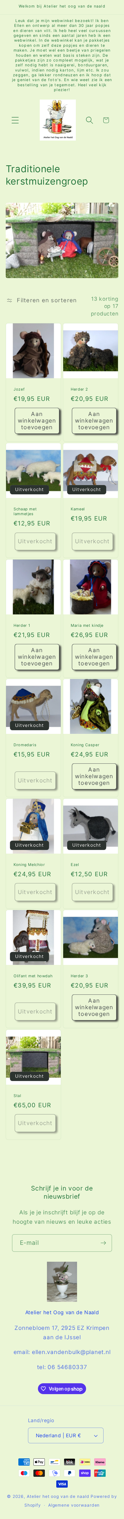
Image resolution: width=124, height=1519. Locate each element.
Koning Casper (85, 745)
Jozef (19, 389)
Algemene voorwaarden (74, 1505)
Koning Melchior (29, 864)
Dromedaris (25, 745)
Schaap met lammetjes (25, 511)
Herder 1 (22, 625)
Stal (17, 1095)
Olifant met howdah (33, 976)
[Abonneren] (103, 1243)
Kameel (78, 509)
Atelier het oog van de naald (58, 1496)
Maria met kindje (87, 625)
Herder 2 (79, 389)
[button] (15, 120)
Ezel (75, 864)
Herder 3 (79, 976)
